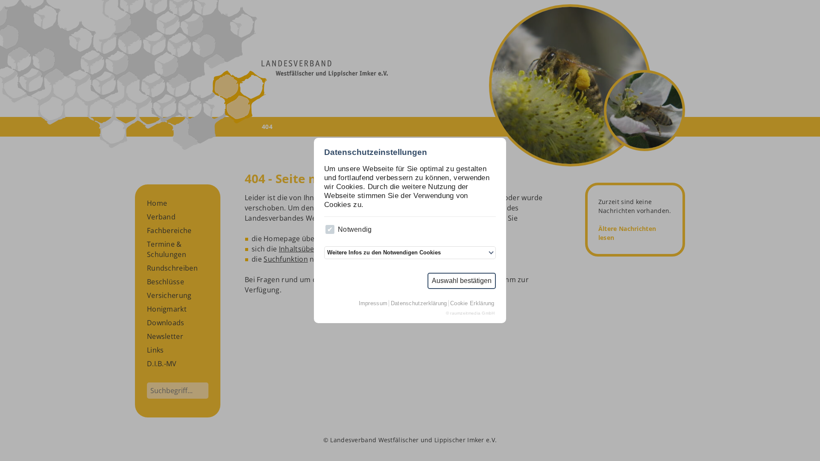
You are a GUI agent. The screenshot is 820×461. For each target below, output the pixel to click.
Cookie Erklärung (472, 303)
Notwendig (355, 229)
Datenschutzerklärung (419, 303)
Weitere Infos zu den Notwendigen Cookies (384, 252)
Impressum (373, 303)
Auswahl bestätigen (462, 280)
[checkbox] (329, 229)
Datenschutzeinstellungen (375, 152)
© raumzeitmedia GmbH (470, 313)
